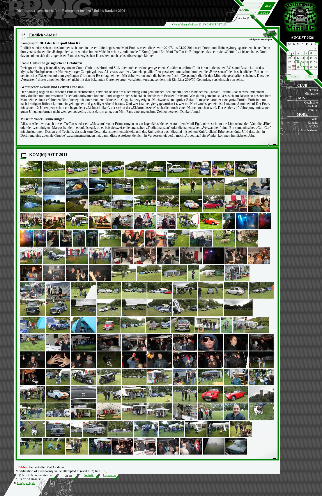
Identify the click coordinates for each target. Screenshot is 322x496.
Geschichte (311, 102)
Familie (313, 110)
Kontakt (313, 122)
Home (176, 24)
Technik (313, 106)
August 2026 (302, 37)
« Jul (293, 76)
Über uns (312, 89)
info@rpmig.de (26, 483)
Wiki (315, 119)
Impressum (109, 475)
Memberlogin (309, 130)
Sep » (311, 76)
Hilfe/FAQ (311, 126)
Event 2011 (198, 24)
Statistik (89, 475)
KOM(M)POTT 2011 (216, 24)
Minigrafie (311, 93)
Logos (68, 475)
